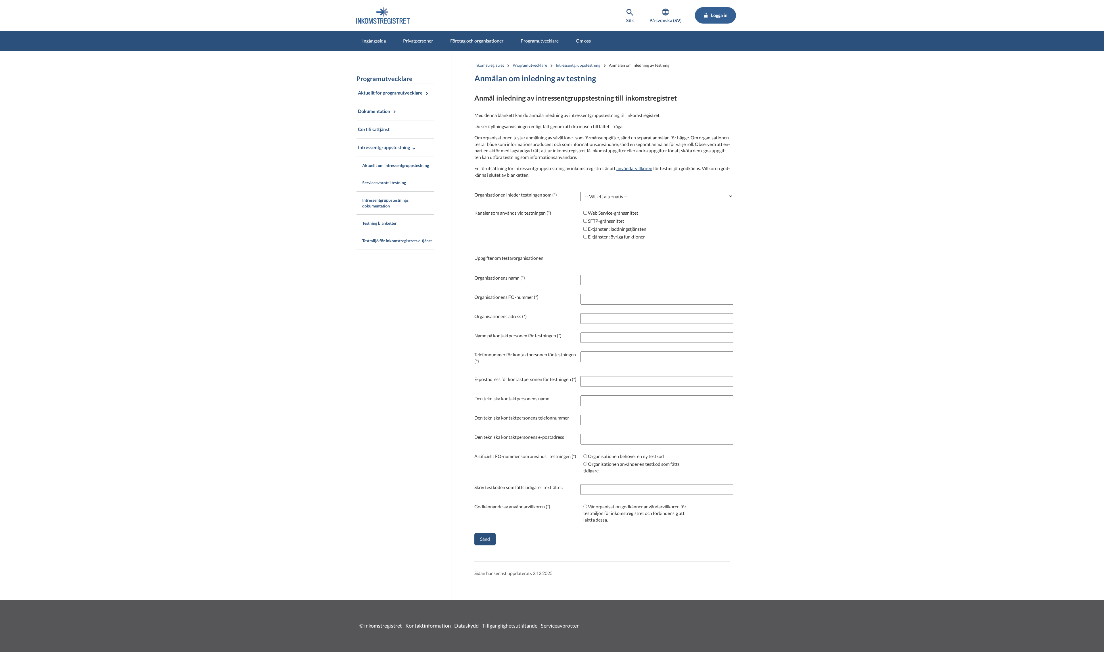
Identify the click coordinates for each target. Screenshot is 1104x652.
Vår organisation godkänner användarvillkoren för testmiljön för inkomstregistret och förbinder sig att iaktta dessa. (634, 513)
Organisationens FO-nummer (503, 297)
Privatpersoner (418, 40)
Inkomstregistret (489, 65)
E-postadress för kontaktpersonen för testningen (522, 379)
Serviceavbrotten (560, 625)
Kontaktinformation (428, 625)
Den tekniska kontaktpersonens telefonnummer (521, 417)
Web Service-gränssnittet (612, 213)
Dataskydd (466, 625)
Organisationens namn (497, 277)
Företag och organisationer (476, 40)
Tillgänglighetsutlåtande (509, 625)
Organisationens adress (497, 316)
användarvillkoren (634, 168)
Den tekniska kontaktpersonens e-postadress (519, 437)
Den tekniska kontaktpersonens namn (511, 398)
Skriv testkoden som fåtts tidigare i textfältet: (518, 487)
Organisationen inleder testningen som (512, 194)
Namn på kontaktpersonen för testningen (515, 335)
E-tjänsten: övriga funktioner (616, 236)
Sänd (485, 539)
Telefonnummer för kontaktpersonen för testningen (525, 354)
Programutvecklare (540, 40)
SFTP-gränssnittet (605, 221)
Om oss (583, 40)
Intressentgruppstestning (578, 65)
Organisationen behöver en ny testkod (625, 456)
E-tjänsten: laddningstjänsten (616, 229)
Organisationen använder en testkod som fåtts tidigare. (631, 467)
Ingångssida (374, 40)
